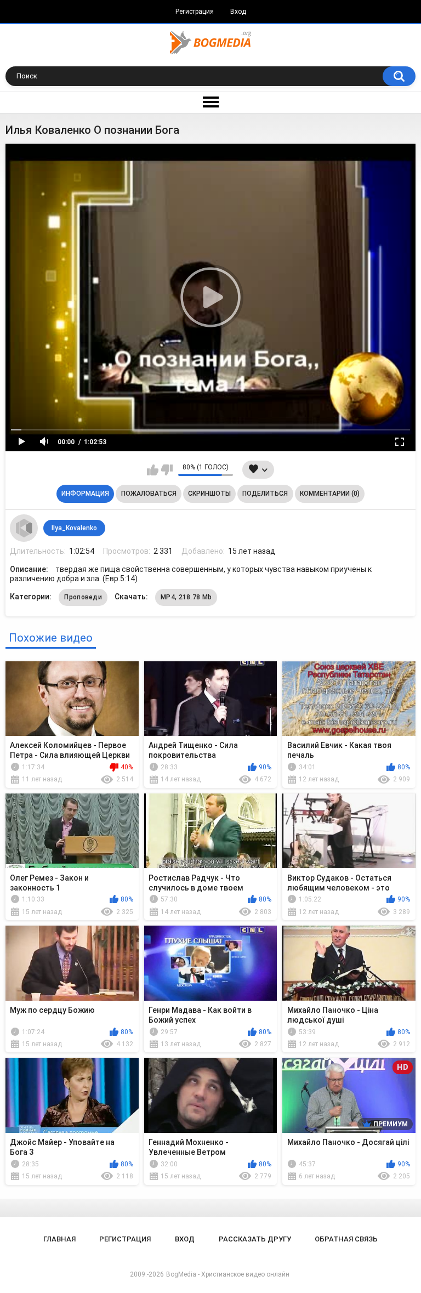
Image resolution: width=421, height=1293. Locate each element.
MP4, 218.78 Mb (186, 597)
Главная (59, 1239)
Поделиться (265, 493)
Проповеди (83, 597)
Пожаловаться (149, 493)
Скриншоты (209, 493)
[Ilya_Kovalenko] (23, 528)
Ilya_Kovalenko (74, 528)
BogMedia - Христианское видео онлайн (227, 1274)
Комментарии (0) (330, 493)
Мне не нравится (167, 469)
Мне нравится (152, 469)
